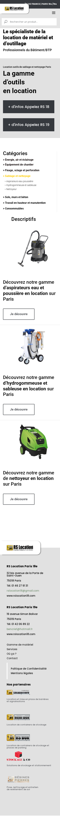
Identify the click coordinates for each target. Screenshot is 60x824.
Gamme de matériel (20, 644)
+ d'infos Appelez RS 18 (28, 106)
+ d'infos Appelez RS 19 (28, 124)
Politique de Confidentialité (28, 668)
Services (12, 649)
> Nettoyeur (11, 189)
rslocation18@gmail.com (23, 590)
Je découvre (19, 314)
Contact (12, 658)
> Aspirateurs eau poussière (19, 181)
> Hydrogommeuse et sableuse (20, 185)
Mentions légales (22, 673)
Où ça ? (11, 653)
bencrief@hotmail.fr (20, 629)
